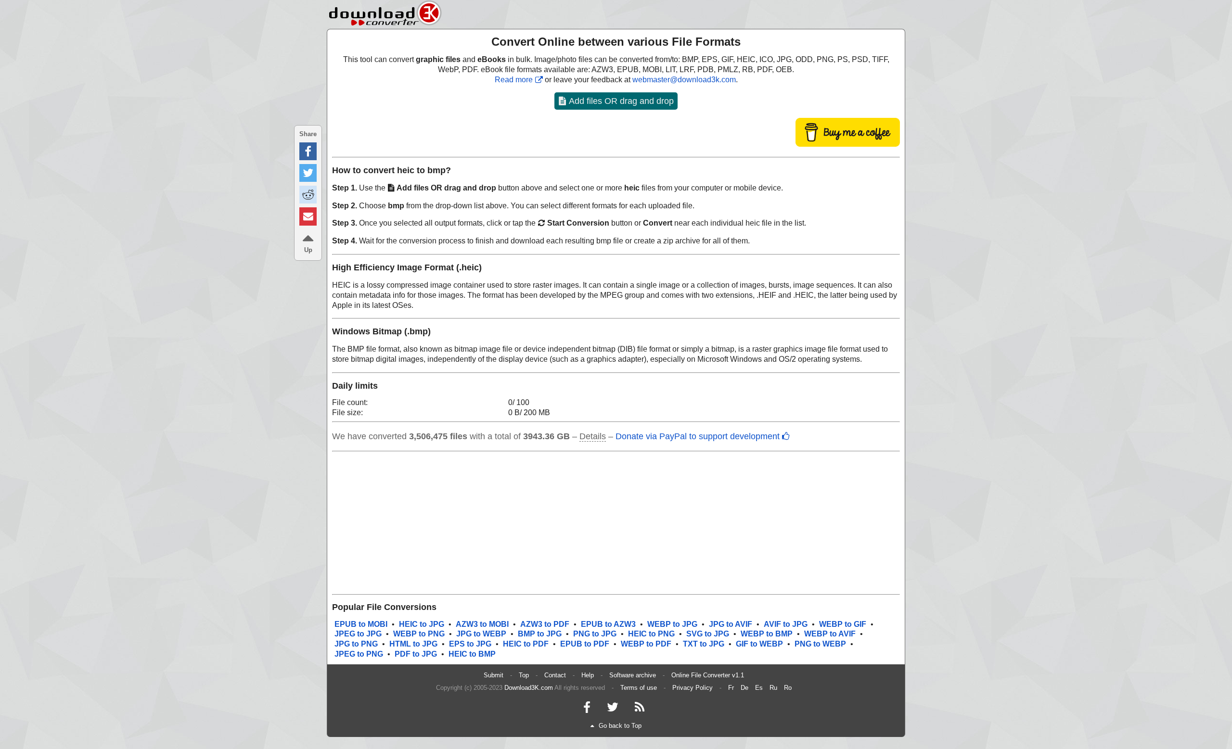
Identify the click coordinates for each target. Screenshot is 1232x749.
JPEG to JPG (358, 634)
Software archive (632, 675)
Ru (773, 687)
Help (587, 675)
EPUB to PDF (584, 644)
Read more (514, 80)
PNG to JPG (594, 634)
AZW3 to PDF (544, 624)
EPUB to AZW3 (608, 624)
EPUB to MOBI (360, 624)
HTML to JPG (413, 644)
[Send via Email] (308, 216)
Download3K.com (528, 687)
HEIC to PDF (526, 644)
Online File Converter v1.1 (707, 675)
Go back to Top (620, 725)
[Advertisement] (616, 523)
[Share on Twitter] (308, 173)
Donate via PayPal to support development (698, 436)
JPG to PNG (356, 644)
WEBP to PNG (419, 634)
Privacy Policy (692, 687)
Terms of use (638, 687)
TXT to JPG (703, 644)
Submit (493, 675)
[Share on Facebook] (308, 151)
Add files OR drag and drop (620, 101)
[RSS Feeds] (639, 709)
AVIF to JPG (786, 624)
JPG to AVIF (730, 624)
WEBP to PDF (646, 644)
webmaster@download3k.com (684, 80)
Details (592, 436)
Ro (788, 687)
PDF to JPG (416, 654)
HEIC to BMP (472, 654)
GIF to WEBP (759, 644)
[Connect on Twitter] (612, 709)
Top (524, 675)
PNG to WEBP (820, 644)
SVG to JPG (707, 634)
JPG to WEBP (481, 634)
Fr (731, 687)
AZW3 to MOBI (482, 624)
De (744, 687)
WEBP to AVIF (830, 634)
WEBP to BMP (767, 634)
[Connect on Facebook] (586, 709)
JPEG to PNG (358, 654)
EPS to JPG (470, 644)
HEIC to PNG (651, 634)
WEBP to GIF (842, 624)
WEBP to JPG (672, 624)
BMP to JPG (540, 634)
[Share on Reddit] (308, 194)
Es (759, 687)
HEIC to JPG (421, 624)
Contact (555, 675)
